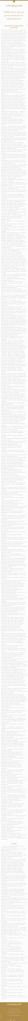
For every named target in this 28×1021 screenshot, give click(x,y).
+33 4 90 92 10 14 (14, 1015)
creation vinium (0, 1016)
